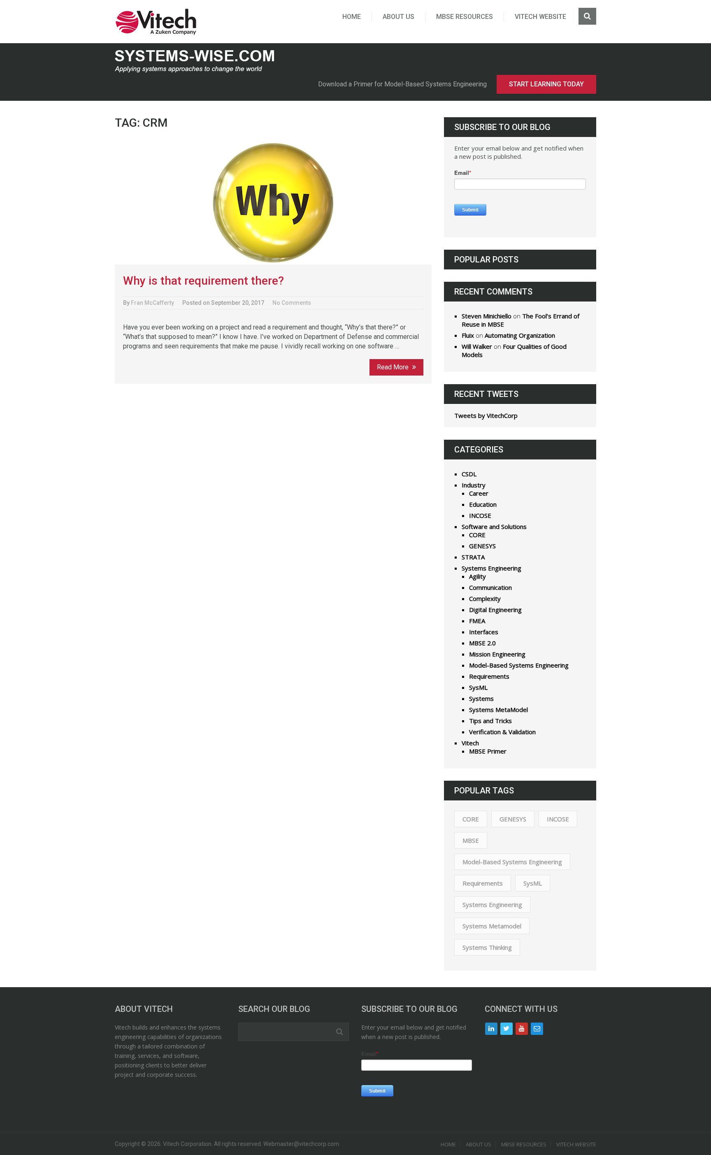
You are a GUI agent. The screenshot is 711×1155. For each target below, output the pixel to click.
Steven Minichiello (486, 316)
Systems (481, 698)
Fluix (468, 335)
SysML (478, 687)
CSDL (469, 474)
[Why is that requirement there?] (273, 202)
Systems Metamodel (491, 926)
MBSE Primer (488, 751)
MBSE (470, 840)
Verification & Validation (502, 732)
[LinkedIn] (491, 1029)
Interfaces (483, 632)
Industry (474, 485)
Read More (393, 367)
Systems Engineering (491, 568)
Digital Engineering (495, 609)
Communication (490, 587)
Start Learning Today (546, 84)
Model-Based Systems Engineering (519, 665)
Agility (477, 576)
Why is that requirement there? (203, 281)
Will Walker (477, 346)
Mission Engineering (497, 654)
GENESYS (482, 546)
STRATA (473, 557)
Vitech (470, 743)
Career (478, 493)
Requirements (489, 676)
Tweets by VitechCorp (486, 415)
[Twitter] (506, 1029)
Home (351, 17)
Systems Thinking (487, 947)
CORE (477, 535)
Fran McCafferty (152, 302)
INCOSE (480, 515)
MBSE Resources (464, 17)
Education (483, 504)
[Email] (537, 1029)
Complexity (485, 598)
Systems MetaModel (498, 709)
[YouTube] (522, 1029)
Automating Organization (520, 335)
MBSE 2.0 (482, 643)
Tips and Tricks (490, 721)
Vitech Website (540, 17)
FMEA (477, 621)
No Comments (291, 302)
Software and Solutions (494, 526)
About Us (398, 17)
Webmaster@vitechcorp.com (301, 1144)
